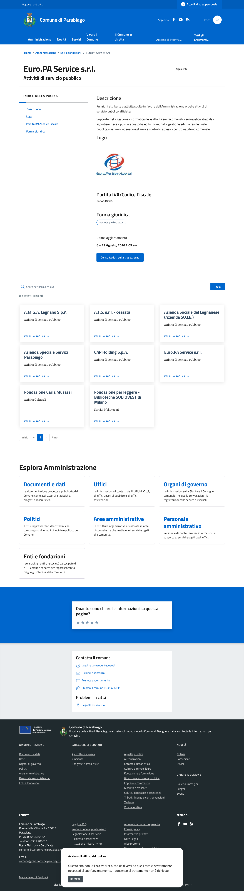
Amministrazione (45, 53)
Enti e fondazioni (70, 53)
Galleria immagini (187, 784)
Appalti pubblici (133, 754)
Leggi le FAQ (79, 824)
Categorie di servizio (87, 745)
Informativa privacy (136, 834)
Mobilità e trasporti (135, 788)
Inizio (25, 437)
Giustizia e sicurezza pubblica (142, 778)
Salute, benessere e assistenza (142, 792)
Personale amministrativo (34, 778)
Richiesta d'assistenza (85, 839)
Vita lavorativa (133, 807)
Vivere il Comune (189, 774)
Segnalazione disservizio (86, 834)
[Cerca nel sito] (217, 20)
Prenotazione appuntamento (89, 829)
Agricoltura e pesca (83, 754)
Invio (218, 287)
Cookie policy (132, 829)
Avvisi (180, 764)
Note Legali (131, 839)
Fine (55, 437)
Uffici (22, 759)
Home (27, 53)
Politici (23, 768)
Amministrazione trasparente (142, 824)
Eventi (181, 793)
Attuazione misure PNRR (87, 843)
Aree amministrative (31, 773)
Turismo (129, 802)
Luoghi (181, 789)
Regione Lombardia (32, 4)
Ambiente (77, 759)
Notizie (181, 754)
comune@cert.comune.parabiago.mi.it (42, 849)
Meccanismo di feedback (33, 877)
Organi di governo (30, 764)
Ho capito (75, 879)
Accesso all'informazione (171, 39)
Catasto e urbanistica (137, 764)
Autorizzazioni (132, 759)
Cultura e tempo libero (137, 768)
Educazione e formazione (139, 773)
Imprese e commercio (137, 783)
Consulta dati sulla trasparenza (120, 257)
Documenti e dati (29, 754)
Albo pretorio (132, 843)
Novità (181, 745)
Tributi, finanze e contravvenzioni (144, 797)
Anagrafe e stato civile (85, 764)
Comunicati (183, 759)
